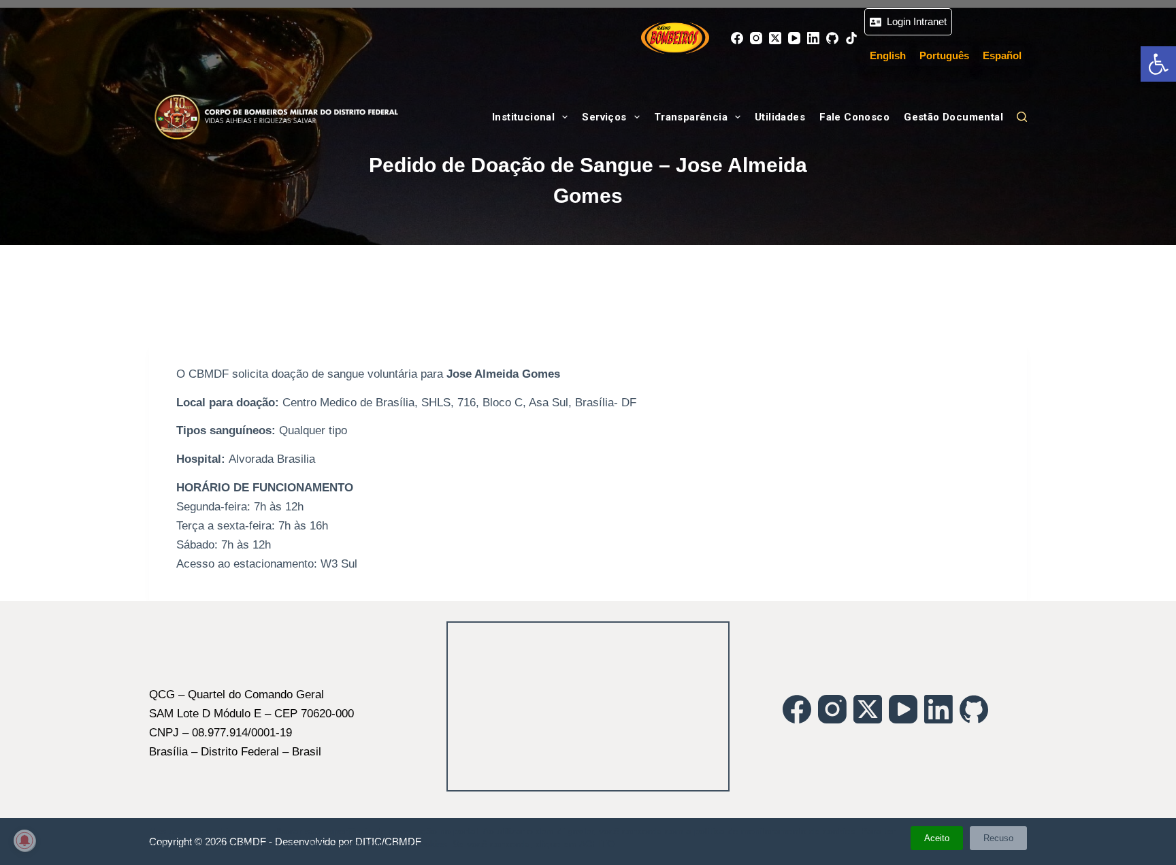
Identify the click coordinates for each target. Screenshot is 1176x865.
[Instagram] (756, 38)
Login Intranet (914, 21)
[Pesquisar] (1022, 117)
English (888, 55)
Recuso (998, 838)
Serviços (604, 117)
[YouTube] (794, 38)
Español (1002, 55)
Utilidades (780, 117)
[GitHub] (832, 38)
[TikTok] (851, 38)
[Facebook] (737, 38)
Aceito (936, 838)
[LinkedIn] (813, 38)
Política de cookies (407, 843)
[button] (1158, 64)
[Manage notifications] (24, 840)
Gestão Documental (953, 117)
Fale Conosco (854, 117)
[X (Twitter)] (775, 38)
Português (944, 55)
